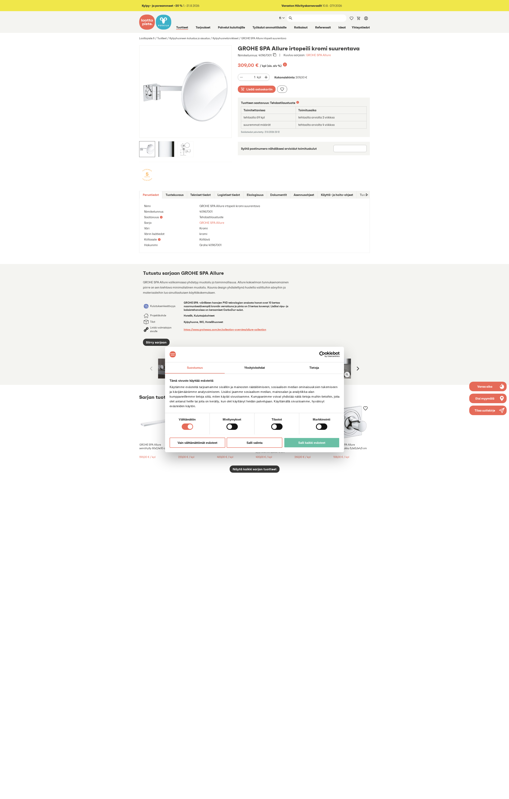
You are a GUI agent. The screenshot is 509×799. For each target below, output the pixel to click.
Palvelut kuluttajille (231, 27)
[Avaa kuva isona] (347, 374)
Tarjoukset (203, 27)
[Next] (357, 368)
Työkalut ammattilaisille (270, 27)
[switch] (232, 426)
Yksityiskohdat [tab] (254, 367)
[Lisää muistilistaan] (282, 89)
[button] (488, 410)
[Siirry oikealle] (366, 195)
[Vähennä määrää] (241, 77)
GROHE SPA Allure (318, 55)
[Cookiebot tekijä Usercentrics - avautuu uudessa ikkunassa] (322, 354)
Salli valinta (254, 442)
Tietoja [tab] (314, 367)
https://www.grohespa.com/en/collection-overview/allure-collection (225, 329)
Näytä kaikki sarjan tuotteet (255, 469)
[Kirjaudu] (366, 18)
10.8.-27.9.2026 (312, 6)
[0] (359, 18)
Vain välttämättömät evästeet (197, 442)
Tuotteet (182, 27)
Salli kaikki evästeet (311, 442)
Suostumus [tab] (195, 367)
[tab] (150, 195)
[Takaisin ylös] (503, 793)
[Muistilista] (352, 18)
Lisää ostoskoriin (259, 89)
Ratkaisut (301, 27)
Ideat (342, 27)
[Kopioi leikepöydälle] (274, 55)
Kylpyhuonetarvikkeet (225, 38)
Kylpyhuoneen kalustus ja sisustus (189, 38)
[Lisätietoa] (285, 64)
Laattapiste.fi (146, 38)
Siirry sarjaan (156, 342)
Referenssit (323, 27)
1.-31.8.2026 (170, 6)
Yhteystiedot (361, 27)
